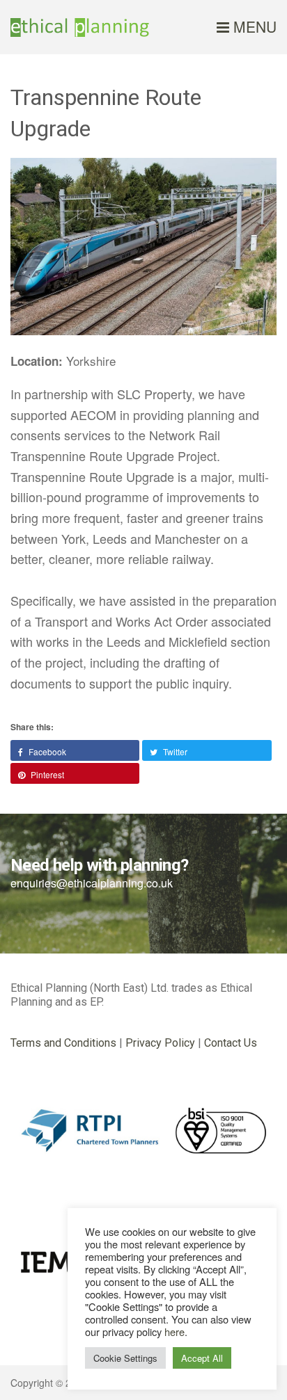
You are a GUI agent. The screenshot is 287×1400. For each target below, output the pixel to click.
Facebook (46, 751)
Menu (253, 27)
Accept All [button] (202, 1358)
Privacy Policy (160, 1042)
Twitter (174, 751)
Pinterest (46, 774)
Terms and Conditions (63, 1042)
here (174, 1331)
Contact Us (230, 1042)
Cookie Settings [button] (125, 1358)
